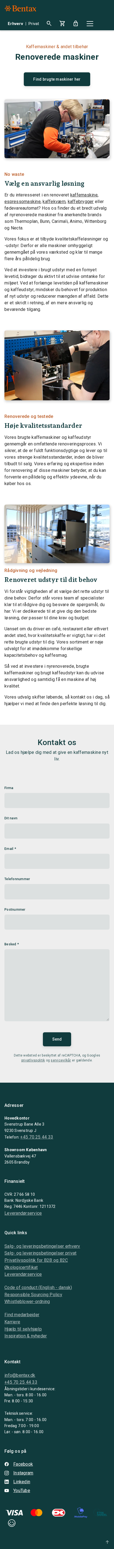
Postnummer (14, 910)
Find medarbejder (21, 1314)
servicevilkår (61, 1060)
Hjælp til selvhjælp (23, 1329)
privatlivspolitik (33, 1060)
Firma (8, 788)
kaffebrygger (81, 201)
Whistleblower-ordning (27, 1301)
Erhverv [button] (15, 23)
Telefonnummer (17, 879)
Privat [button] (33, 23)
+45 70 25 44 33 (36, 1137)
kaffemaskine (84, 195)
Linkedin (21, 1481)
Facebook (23, 1464)
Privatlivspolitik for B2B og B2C (36, 1260)
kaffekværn (54, 201)
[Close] (89, 23)
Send (57, 1039)
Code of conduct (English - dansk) (38, 1287)
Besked (11, 944)
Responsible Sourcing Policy (33, 1294)
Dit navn (10, 818)
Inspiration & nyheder (25, 1336)
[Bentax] (20, 9)
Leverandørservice (23, 1213)
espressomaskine (22, 201)
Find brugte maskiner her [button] (57, 79)
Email (10, 849)
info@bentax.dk (19, 1375)
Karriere (12, 1321)
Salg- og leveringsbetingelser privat (40, 1253)
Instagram (23, 1473)
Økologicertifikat (21, 1267)
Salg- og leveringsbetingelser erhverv (42, 1246)
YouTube (21, 1490)
